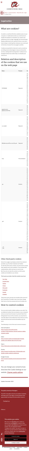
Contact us (6, 401)
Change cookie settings (15, 372)
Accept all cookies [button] (15, 436)
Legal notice (19, 447)
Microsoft (5, 287)
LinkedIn (5, 294)
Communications (12, 12)
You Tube (5, 279)
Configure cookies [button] (15, 442)
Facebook (5, 290)
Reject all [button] (16, 439)
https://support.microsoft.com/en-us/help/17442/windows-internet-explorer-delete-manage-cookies (13, 331)
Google (4, 292)
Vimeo (4, 285)
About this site (20, 12)
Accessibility (16, 448)
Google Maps (6, 281)
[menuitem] (2, 413)
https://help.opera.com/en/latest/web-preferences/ (13, 346)
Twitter (4, 283)
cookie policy (22, 431)
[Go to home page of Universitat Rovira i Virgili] (14, 5)
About (6, 12)
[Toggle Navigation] (1, 2)
